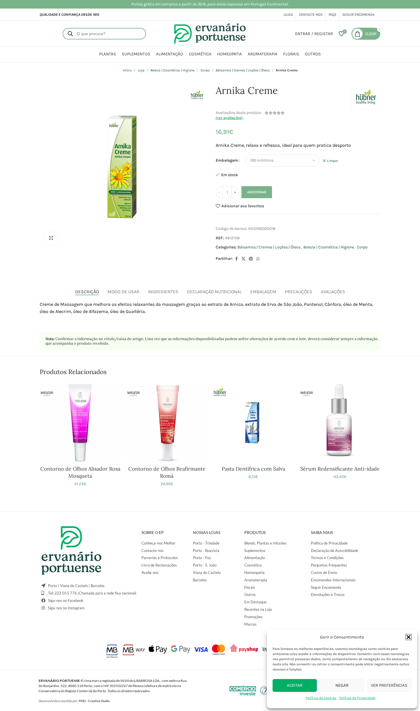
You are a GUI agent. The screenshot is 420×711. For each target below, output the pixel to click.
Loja (141, 70)
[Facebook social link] (236, 259)
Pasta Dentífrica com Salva (253, 468)
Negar (342, 685)
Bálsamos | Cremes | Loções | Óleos (243, 70)
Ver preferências (389, 685)
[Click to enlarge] (51, 238)
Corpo (205, 70)
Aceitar (295, 685)
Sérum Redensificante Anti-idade (340, 468)
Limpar (332, 161)
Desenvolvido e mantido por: (74, 701)
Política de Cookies (321, 698)
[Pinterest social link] (251, 259)
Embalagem (227, 160)
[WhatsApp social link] (258, 259)
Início (127, 70)
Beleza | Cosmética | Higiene (173, 70)
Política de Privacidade (357, 698)
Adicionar (256, 192)
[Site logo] (210, 33)
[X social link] (243, 259)
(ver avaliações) (229, 117)
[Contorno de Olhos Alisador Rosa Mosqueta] (80, 422)
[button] (408, 637)
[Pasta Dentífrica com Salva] (253, 422)
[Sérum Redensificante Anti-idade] (339, 422)
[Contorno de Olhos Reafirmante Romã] (166, 422)
